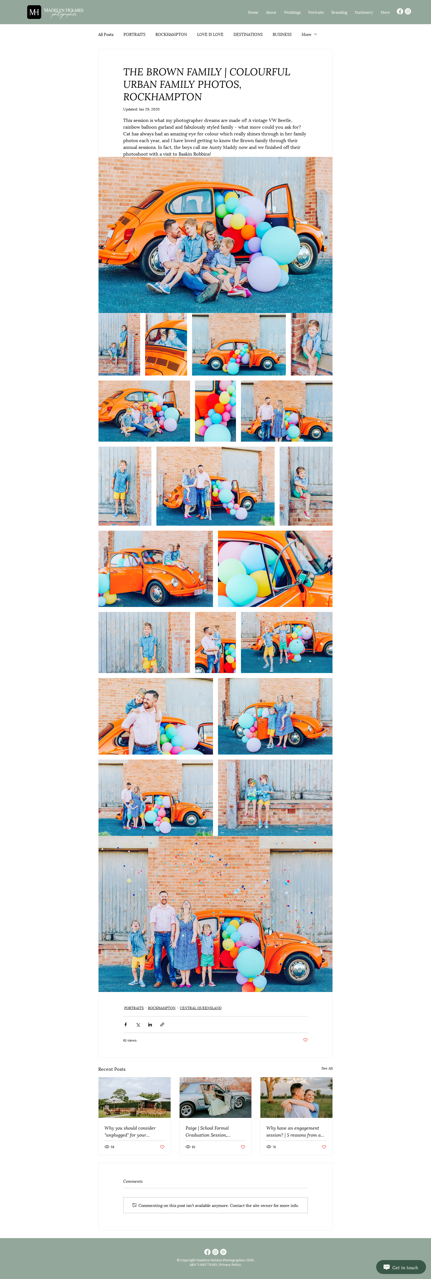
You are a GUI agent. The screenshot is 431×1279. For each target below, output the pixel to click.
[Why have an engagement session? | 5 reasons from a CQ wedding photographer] (296, 1097)
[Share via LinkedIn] (150, 1024)
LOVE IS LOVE (210, 34)
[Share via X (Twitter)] (137, 1024)
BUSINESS (282, 34)
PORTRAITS (134, 34)
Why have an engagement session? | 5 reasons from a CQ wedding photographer (293, 1131)
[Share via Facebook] (125, 1024)
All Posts (105, 34)
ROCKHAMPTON (171, 34)
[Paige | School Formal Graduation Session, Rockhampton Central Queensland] (216, 1097)
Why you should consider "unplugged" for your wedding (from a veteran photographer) (130, 1131)
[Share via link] (162, 1024)
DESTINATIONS (248, 34)
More (307, 34)
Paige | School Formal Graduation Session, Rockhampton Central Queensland (208, 1131)
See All (327, 1068)
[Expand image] (215, 235)
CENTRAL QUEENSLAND (200, 1007)
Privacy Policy (230, 1264)
